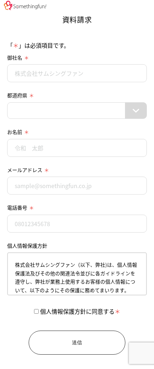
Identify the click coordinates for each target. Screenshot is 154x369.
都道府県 (17, 95)
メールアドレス (24, 169)
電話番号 (17, 207)
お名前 (14, 131)
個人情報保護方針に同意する (77, 311)
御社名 (14, 57)
